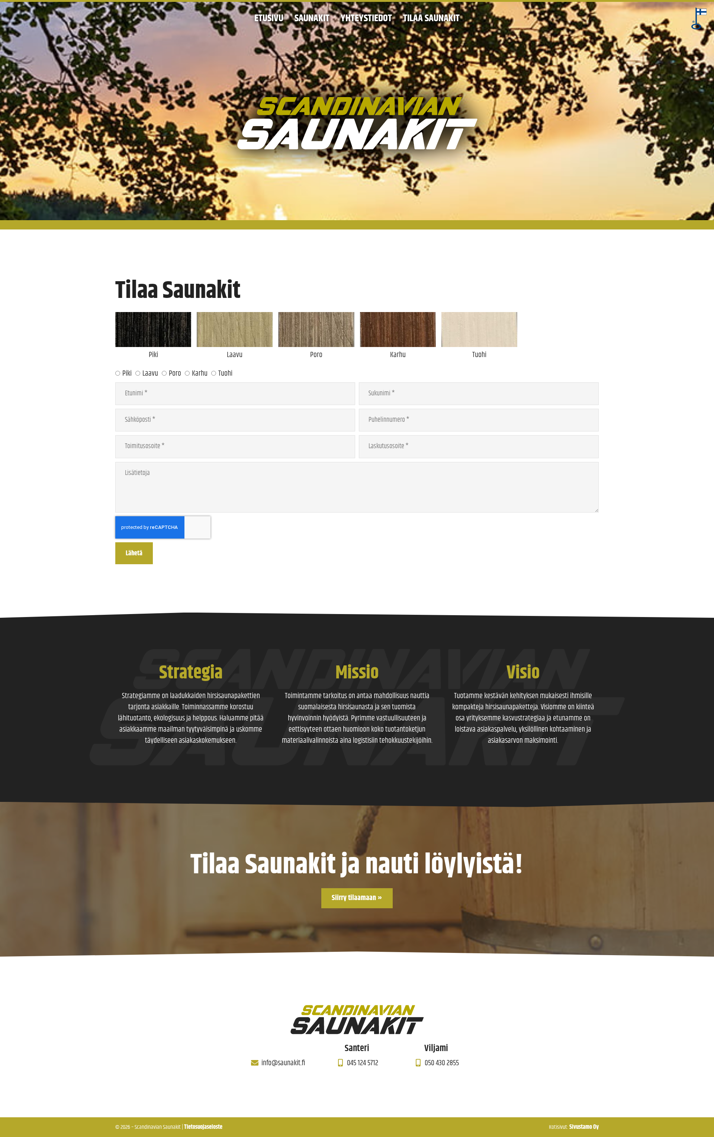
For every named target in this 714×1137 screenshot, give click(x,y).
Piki (127, 373)
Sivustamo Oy (584, 1127)
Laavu (150, 373)
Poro (175, 373)
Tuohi (225, 373)
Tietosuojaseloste (203, 1127)
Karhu (200, 373)
